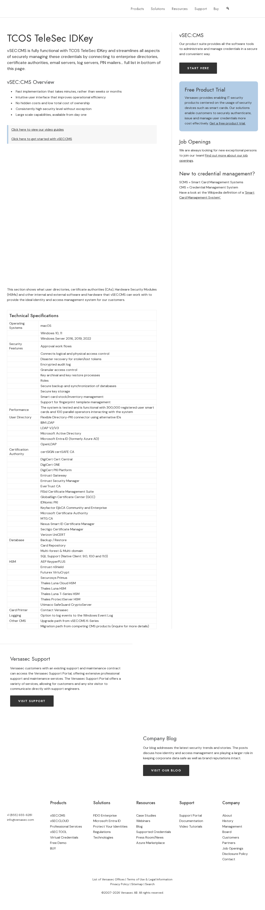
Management (232, 826)
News (159, 837)
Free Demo (58, 843)
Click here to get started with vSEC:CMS (41, 139)
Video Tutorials (190, 826)
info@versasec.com (20, 820)
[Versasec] (26, 9)
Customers (230, 837)
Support (201, 8)
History (227, 821)
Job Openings (232, 848)
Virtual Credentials (64, 837)
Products (137, 8)
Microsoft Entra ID (107, 821)
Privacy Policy (119, 884)
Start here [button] (198, 68)
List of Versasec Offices (109, 879)
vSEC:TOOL (58, 832)
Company (231, 803)
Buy (216, 8)
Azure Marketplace (150, 843)
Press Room (145, 837)
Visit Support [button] (32, 701)
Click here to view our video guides (37, 129)
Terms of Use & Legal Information (149, 879)
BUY (53, 848)
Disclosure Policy (235, 854)
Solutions (158, 8)
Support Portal (190, 815)
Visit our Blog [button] (166, 770)
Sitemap (137, 884)
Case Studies (146, 815)
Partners (228, 843)
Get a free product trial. (228, 123)
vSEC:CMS (57, 815)
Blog (139, 826)
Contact (228, 859)
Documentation (191, 821)
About (227, 815)
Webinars (143, 821)
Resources (180, 8)
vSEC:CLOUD (59, 821)
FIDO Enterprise (105, 815)
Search (150, 884)
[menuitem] (137, 9)
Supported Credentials (153, 832)
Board (226, 832)
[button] (243, 8)
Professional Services (66, 826)
